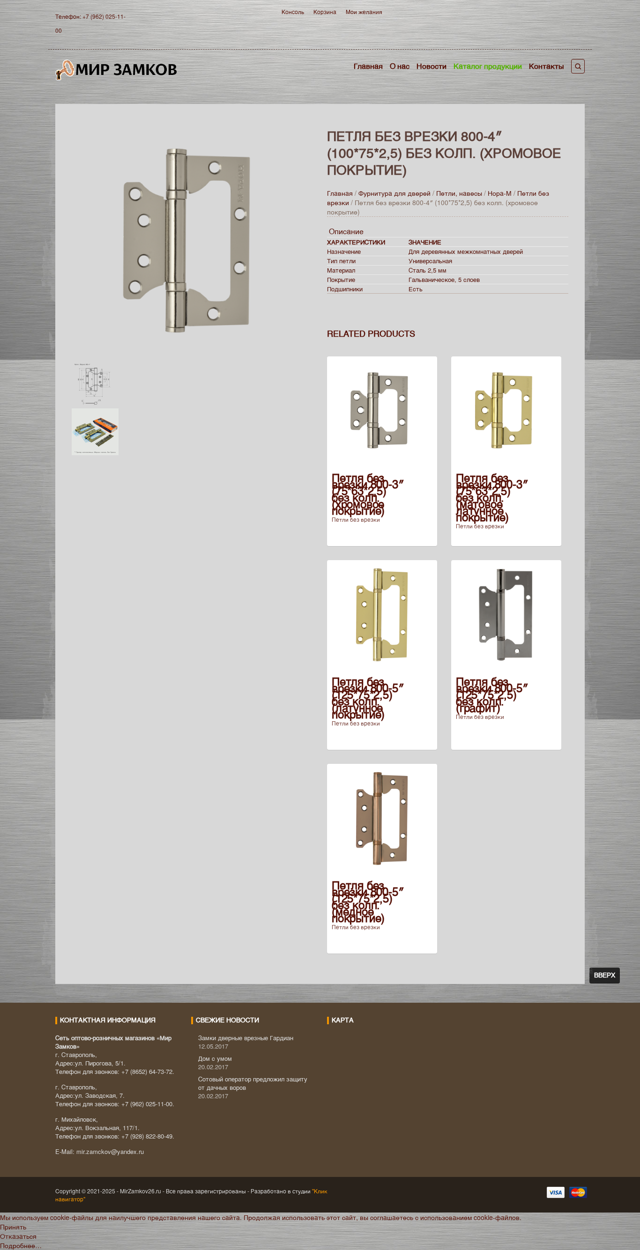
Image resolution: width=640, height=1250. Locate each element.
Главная (368, 65)
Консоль (293, 11)
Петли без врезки (356, 519)
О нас (399, 65)
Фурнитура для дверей (394, 193)
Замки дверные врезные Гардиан (245, 1037)
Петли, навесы (459, 193)
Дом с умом (215, 1058)
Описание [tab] (346, 231)
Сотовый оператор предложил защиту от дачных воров (252, 1083)
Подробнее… (21, 1245)
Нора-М (500, 193)
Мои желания (364, 11)
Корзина (324, 11)
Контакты (546, 65)
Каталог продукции (488, 65)
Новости (432, 65)
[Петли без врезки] (192, 239)
